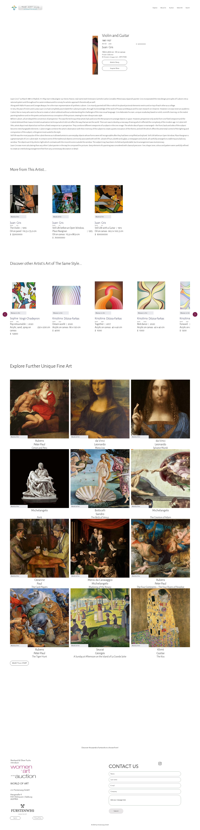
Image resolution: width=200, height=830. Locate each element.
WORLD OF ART (19, 783)
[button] (179, 8)
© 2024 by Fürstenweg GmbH (100, 825)
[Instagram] (160, 763)
